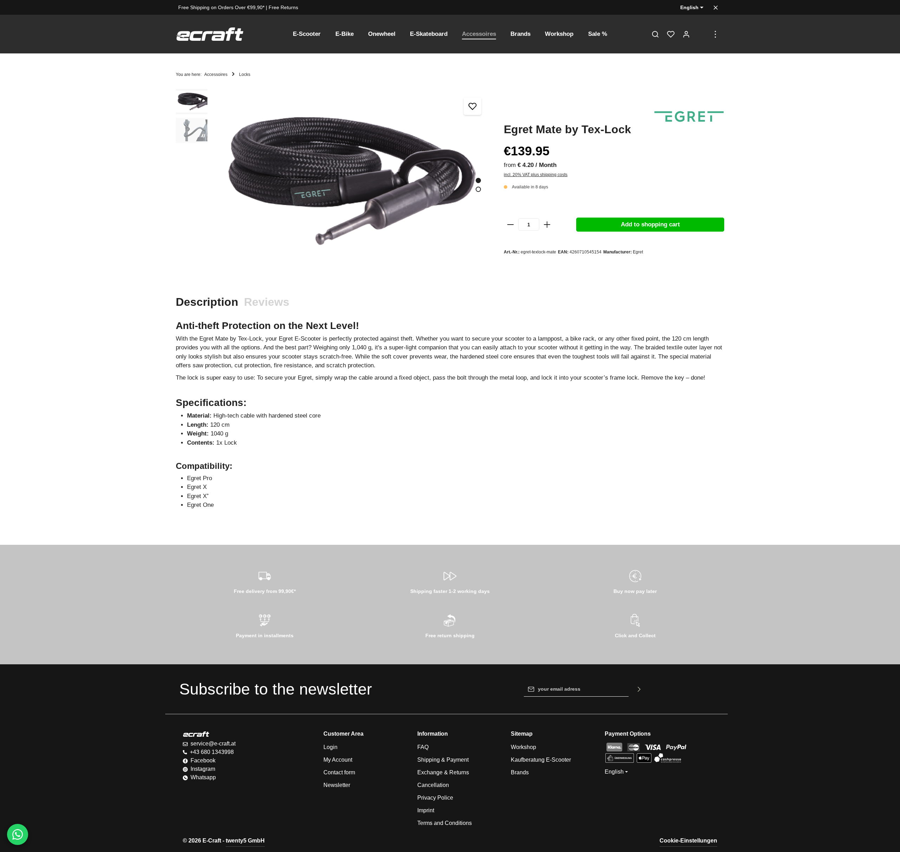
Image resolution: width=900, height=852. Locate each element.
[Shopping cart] (702, 34)
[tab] (207, 301)
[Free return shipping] (450, 625)
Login (330, 747)
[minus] (510, 224)
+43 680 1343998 (212, 752)
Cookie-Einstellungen (688, 841)
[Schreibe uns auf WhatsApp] (17, 834)
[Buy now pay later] (635, 580)
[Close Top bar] (716, 7)
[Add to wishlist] (472, 106)
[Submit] (639, 689)
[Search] (655, 34)
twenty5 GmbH (245, 841)
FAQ (423, 747)
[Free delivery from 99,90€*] (265, 580)
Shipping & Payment (443, 760)
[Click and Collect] (635, 625)
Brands (520, 772)
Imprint (425, 810)
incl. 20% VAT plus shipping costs (535, 174)
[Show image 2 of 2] (478, 189)
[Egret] (689, 116)
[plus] (547, 224)
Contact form (339, 772)
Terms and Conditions (444, 823)
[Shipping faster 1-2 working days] (450, 580)
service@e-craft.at (213, 744)
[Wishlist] (671, 34)
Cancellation (433, 785)
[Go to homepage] (209, 34)
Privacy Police (435, 798)
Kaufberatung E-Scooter (541, 760)
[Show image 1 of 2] (478, 180)
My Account (337, 760)
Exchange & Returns (443, 772)
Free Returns (283, 7)
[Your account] (686, 34)
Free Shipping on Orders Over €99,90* (221, 7)
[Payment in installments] (265, 625)
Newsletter (336, 785)
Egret (638, 252)
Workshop (523, 747)
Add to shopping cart (650, 224)
